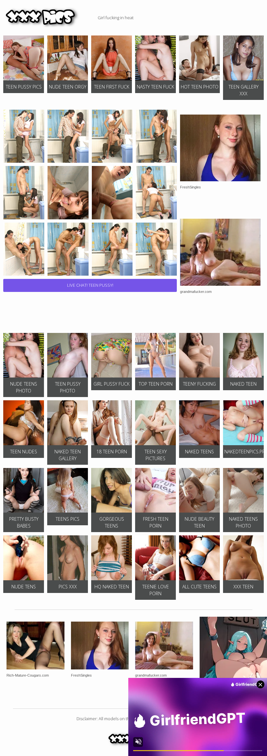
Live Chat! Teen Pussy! (90, 285)
